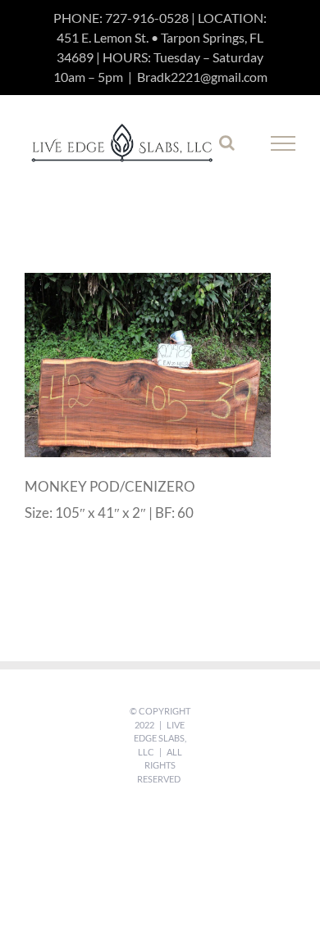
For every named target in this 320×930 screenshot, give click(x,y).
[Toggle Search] (227, 142)
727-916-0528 (147, 17)
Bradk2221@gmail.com (202, 76)
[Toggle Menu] (283, 143)
